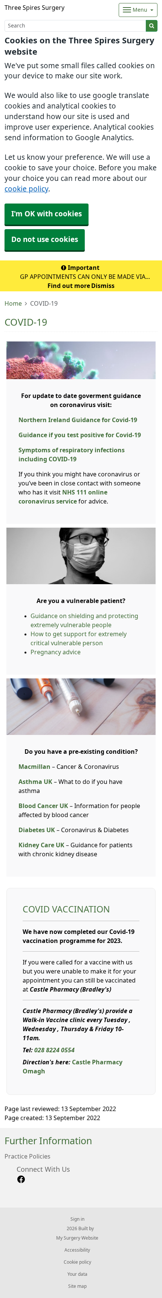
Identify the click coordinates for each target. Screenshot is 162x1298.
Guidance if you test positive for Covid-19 (79, 435)
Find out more (68, 286)
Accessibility (77, 1250)
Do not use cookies (44, 239)
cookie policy (26, 189)
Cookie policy (77, 1262)
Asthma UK (35, 782)
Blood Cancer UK (43, 806)
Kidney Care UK (41, 845)
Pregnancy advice (56, 652)
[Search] (151, 26)
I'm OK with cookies (46, 213)
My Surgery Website (77, 1238)
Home (13, 303)
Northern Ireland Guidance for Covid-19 (77, 420)
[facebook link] (21, 1179)
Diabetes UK (36, 830)
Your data (77, 1274)
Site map (77, 1286)
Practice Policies (27, 1156)
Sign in (77, 1219)
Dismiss (103, 286)
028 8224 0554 (54, 1050)
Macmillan (34, 767)
